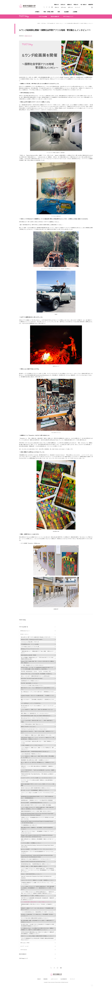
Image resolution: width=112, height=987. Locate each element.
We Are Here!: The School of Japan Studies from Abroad (31, 678)
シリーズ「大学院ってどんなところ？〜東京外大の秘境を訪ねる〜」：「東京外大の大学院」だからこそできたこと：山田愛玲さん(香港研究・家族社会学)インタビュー (37, 892)
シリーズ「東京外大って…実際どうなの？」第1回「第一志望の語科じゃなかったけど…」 (37, 710)
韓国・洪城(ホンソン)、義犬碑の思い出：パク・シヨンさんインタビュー (35, 713)
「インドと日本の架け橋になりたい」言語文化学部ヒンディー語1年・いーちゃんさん (37, 911)
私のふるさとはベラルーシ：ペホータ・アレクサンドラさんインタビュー (35, 718)
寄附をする (57, 7)
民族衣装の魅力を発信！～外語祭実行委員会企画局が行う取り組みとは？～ (35, 751)
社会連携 (66, 11)
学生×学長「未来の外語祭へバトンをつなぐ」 (29, 683)
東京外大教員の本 (55, 16)
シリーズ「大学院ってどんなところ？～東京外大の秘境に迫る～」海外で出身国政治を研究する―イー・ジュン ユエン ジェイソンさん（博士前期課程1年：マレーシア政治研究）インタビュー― (37, 870)
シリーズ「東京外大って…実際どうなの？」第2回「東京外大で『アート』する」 (36, 735)
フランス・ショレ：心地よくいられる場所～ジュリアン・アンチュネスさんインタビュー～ (37, 793)
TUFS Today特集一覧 (51, 23)
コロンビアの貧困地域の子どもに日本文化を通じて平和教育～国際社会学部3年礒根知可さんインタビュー (37, 939)
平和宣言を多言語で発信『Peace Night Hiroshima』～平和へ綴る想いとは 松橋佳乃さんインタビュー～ (37, 775)
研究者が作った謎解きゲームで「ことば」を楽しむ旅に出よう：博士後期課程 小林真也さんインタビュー (37, 909)
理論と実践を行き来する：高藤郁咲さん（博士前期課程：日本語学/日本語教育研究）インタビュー (37, 828)
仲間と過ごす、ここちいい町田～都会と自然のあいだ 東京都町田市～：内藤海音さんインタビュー (37, 767)
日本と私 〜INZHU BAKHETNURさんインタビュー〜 (31, 874)
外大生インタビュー (59, 23)
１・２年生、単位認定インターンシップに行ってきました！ (32, 665)
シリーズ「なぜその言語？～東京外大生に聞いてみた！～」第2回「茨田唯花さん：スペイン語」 (37, 742)
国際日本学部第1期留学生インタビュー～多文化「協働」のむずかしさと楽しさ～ (36, 811)
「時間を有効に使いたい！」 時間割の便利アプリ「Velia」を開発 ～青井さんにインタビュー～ (37, 652)
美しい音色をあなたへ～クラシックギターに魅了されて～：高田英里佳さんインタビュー (37, 692)
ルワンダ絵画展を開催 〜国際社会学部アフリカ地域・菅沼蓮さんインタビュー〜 (36, 901)
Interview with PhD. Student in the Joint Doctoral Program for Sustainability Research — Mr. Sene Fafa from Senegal (37, 822)
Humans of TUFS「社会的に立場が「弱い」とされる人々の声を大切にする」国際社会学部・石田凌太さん (37, 662)
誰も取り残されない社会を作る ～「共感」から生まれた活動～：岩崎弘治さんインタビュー (37, 732)
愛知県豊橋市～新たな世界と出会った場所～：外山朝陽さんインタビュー (35, 760)
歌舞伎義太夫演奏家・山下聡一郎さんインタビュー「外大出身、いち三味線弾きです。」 (36, 905)
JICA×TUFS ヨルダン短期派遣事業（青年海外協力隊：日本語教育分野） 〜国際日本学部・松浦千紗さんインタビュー (37, 899)
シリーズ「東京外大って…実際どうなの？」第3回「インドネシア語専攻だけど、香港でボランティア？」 (37, 748)
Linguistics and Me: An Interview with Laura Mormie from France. (33, 861)
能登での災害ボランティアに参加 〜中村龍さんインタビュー (33, 895)
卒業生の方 (76, 4)
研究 (59, 11)
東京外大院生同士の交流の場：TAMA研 (28, 655)
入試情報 (75, 11)
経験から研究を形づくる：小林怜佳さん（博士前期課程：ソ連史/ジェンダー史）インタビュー (37, 840)
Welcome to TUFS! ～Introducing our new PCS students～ (32, 639)
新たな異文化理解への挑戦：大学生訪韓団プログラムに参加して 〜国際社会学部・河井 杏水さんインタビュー (37, 921)
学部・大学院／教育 (48, 11)
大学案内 (37, 11)
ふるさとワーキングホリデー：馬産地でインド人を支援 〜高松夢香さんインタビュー (37, 880)
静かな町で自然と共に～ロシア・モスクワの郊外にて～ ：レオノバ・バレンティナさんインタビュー (37, 706)
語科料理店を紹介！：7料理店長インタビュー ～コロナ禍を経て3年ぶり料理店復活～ (37, 800)
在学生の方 (63, 4)
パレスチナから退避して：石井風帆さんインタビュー (31, 842)
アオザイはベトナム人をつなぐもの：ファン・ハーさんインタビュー (34, 729)
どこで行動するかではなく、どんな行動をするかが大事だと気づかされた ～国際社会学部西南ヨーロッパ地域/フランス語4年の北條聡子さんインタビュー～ (37, 929)
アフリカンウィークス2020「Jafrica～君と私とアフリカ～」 (32, 685)
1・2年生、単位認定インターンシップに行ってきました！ (32, 745)
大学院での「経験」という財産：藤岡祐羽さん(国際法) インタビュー (34, 866)
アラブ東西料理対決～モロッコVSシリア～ (29, 825)
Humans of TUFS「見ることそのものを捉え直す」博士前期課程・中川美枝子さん (36, 673)
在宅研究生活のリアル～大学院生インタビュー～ (30, 680)
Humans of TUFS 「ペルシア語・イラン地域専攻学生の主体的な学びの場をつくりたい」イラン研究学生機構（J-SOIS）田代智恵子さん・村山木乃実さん (37, 668)
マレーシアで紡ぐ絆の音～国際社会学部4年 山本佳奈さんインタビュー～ (35, 918)
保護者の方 (69, 4)
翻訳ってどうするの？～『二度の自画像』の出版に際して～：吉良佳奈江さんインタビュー (37, 700)
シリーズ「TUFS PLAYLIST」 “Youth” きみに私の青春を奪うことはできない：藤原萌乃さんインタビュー (37, 771)
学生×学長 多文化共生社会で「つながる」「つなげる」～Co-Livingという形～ (36, 671)
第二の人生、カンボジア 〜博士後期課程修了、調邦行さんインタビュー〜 (35, 790)
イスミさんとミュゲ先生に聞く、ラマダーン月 (30, 641)
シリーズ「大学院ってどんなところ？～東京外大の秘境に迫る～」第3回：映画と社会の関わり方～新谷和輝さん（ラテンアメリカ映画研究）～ (37, 808)
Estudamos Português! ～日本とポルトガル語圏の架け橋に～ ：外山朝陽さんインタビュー (37, 696)
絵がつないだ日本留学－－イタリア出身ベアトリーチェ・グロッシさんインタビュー (37, 849)
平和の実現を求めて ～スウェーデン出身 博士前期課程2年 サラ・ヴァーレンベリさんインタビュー (37, 852)
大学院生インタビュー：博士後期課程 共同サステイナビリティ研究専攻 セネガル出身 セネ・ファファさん (37, 818)
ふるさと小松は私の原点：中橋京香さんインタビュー (31, 753)
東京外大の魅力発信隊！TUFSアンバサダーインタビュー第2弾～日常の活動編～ (36, 805)
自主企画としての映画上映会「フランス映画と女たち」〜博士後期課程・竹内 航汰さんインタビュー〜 (37, 915)
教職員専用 (90, 4)
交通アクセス (70, 7)
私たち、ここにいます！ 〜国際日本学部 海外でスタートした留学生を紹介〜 (35, 676)
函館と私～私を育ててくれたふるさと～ (28, 726)
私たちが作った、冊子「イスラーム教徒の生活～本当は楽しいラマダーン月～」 (36, 637)
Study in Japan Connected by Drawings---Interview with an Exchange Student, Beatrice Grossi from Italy (37, 846)
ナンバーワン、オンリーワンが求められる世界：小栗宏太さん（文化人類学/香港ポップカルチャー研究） (37, 781)
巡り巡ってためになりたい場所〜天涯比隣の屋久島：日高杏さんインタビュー (36, 787)
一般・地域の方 (83, 4)
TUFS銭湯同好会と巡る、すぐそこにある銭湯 (29, 644)
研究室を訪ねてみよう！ (25, 630)
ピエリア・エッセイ (24, 946)
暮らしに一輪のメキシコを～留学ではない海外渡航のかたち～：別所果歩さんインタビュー (37, 763)
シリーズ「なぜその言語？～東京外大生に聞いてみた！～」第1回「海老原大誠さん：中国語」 (37, 721)
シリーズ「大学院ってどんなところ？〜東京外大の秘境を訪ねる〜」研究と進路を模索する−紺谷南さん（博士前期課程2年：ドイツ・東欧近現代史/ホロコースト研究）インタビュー (37, 888)
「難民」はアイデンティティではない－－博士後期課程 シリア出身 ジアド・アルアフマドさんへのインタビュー (37, 832)
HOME (38, 23)
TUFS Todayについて (68, 16)
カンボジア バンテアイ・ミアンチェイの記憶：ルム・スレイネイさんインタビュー (36, 777)
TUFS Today (43, 23)
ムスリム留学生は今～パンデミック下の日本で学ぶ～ (31, 703)
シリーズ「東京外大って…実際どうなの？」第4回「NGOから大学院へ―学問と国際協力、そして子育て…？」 (37, 757)
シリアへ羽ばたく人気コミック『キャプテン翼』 (30, 646)
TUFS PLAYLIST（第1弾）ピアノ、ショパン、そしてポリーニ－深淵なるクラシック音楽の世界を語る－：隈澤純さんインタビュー (37, 738)
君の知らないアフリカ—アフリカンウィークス (30, 648)
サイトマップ (77, 7)
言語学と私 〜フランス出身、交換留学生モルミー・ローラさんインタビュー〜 (36, 859)
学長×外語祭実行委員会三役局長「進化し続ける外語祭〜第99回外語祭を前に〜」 (36, 715)
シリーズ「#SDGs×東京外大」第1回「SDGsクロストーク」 (32, 724)
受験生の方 (56, 4)
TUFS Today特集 (43, 16)
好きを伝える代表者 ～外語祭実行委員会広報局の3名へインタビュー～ (34, 802)
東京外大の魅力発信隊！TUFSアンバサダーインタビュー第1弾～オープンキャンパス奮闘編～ (37, 785)
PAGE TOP (92, 985)
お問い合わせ (63, 7)
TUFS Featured (23, 949)
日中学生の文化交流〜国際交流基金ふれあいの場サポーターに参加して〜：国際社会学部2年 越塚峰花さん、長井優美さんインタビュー (37, 933)
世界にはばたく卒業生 (24, 942)
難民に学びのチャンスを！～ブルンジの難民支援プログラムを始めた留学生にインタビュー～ (37, 688)
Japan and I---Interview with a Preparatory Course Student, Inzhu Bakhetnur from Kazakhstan (36, 877)
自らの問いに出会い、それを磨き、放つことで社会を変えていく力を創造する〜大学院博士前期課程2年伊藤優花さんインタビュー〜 (37, 925)
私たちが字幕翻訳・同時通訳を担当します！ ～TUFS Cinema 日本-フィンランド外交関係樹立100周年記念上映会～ (37, 658)
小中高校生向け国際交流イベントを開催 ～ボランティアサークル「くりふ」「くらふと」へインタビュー (37, 883)
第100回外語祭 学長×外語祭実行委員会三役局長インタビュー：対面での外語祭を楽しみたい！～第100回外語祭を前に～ (37, 797)
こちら (38, 543)
